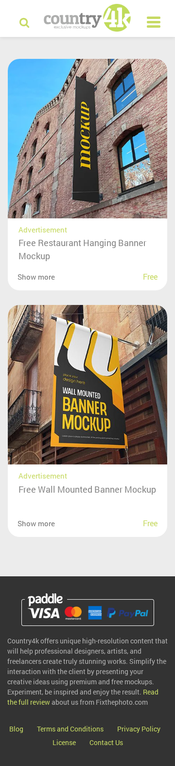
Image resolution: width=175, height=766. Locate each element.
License (64, 742)
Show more (36, 277)
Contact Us (106, 742)
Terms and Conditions (70, 728)
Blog (16, 728)
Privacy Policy (138, 728)
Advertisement (42, 229)
